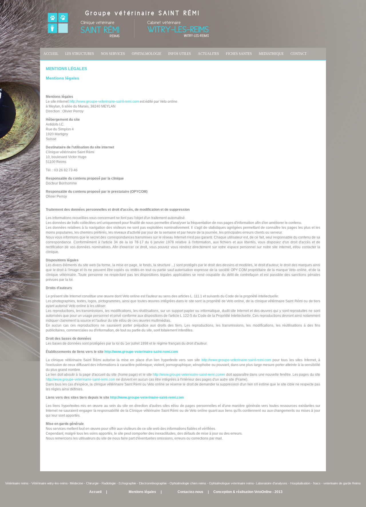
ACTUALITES (208, 54)
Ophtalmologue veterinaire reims (231, 483)
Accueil (95, 492)
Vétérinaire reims (17, 483)
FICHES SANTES (239, 54)
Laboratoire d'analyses (271, 483)
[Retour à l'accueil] (128, 37)
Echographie (127, 483)
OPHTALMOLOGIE (146, 54)
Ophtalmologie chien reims (188, 483)
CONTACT (299, 54)
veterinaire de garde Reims (342, 483)
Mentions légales (142, 492)
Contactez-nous (190, 492)
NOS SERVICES (113, 54)
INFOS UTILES (179, 54)
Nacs (317, 483)
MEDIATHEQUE (271, 54)
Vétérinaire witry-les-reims (49, 483)
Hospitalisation (300, 483)
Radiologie (109, 483)
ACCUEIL (50, 54)
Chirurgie (92, 483)
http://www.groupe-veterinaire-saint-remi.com (104, 102)
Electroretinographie (153, 483)
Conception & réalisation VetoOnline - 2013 (248, 492)
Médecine (77, 483)
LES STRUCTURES (79, 54)
